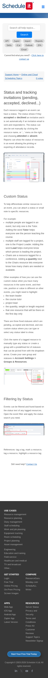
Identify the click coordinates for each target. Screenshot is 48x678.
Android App (10, 614)
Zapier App (9, 618)
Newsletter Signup (34, 641)
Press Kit (30, 626)
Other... (7, 568)
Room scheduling (12, 537)
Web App (8, 607)
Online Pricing (11, 586)
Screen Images (11, 593)
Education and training (14, 553)
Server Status (32, 607)
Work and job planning (14, 529)
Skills (9, 45)
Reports (39, 41)
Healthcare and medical (15, 560)
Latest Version (11, 622)
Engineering (9, 549)
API (7, 41)
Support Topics (33, 637)
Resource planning (13, 518)
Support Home (12, 74)
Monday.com (32, 582)
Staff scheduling (11, 525)
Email (24, 49)
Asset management (13, 544)
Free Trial (8, 582)
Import (27, 41)
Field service (10, 557)
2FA (39, 45)
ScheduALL (31, 586)
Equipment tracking (13, 533)
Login (6, 578)
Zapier (17, 41)
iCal (18, 45)
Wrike (28, 589)
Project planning (11, 540)
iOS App (8, 611)
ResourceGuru (33, 578)
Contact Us (31, 464)
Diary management (13, 522)
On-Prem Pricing (12, 589)
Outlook (29, 45)
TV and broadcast (12, 564)
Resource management (15, 514)
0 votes (39, 78)
